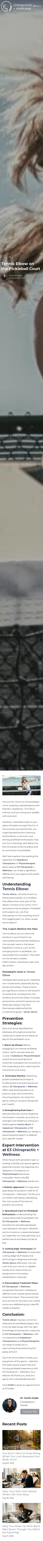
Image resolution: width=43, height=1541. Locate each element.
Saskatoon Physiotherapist (26, 1056)
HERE (11, 1385)
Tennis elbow (9, 894)
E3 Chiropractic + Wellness (23, 1086)
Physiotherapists (30, 1341)
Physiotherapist (27, 863)
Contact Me (30, 1411)
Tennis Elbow (15, 889)
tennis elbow (30, 1012)
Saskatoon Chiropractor (14, 1128)
